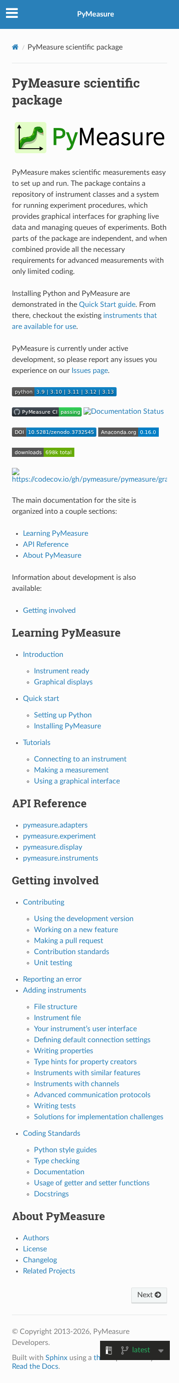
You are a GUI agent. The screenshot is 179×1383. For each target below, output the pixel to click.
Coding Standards (51, 1133)
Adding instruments (54, 990)
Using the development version (84, 918)
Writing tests (55, 1106)
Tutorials (36, 742)
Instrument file (57, 1018)
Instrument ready (61, 671)
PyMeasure (95, 14)
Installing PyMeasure (67, 726)
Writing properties (63, 1051)
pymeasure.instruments (60, 858)
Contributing (43, 902)
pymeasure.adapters (55, 825)
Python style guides (65, 1150)
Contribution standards (71, 951)
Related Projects (49, 1271)
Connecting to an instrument (80, 759)
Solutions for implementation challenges (98, 1117)
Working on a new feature (76, 929)
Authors (36, 1238)
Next (146, 1295)
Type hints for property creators (85, 1062)
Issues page (90, 370)
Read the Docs (35, 1366)
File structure (55, 1007)
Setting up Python (63, 715)
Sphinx (56, 1357)
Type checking (56, 1161)
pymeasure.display (52, 847)
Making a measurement (71, 770)
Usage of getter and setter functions (92, 1183)
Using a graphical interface (77, 781)
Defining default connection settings (92, 1040)
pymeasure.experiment (59, 836)
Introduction (43, 654)
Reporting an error (52, 979)
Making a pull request (68, 940)
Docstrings (51, 1194)
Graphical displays (63, 682)
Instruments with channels (76, 1084)
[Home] (15, 47)
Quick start (41, 698)
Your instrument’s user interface (85, 1029)
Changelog (40, 1260)
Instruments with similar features (87, 1073)
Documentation (59, 1172)
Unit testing (53, 962)
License (35, 1249)
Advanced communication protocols (92, 1095)
